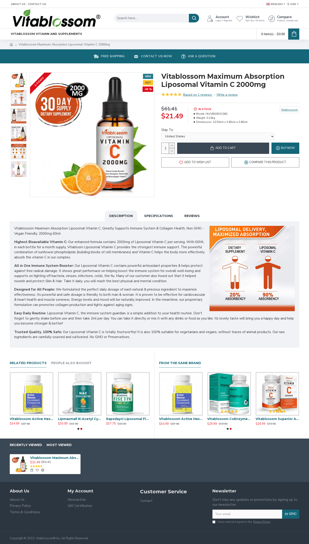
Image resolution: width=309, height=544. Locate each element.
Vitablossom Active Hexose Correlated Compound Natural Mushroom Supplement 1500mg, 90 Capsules (229, 419)
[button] (78, 429)
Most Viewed (59, 445)
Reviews (192, 216)
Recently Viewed (26, 445)
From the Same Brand (180, 363)
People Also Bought (71, 363)
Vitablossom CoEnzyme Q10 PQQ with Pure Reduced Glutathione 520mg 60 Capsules (80, 419)
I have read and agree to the (243, 522)
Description (121, 216)
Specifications (158, 216)
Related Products (28, 363)
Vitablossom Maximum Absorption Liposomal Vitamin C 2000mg (54, 458)
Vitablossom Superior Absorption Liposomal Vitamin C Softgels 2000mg (128, 419)
